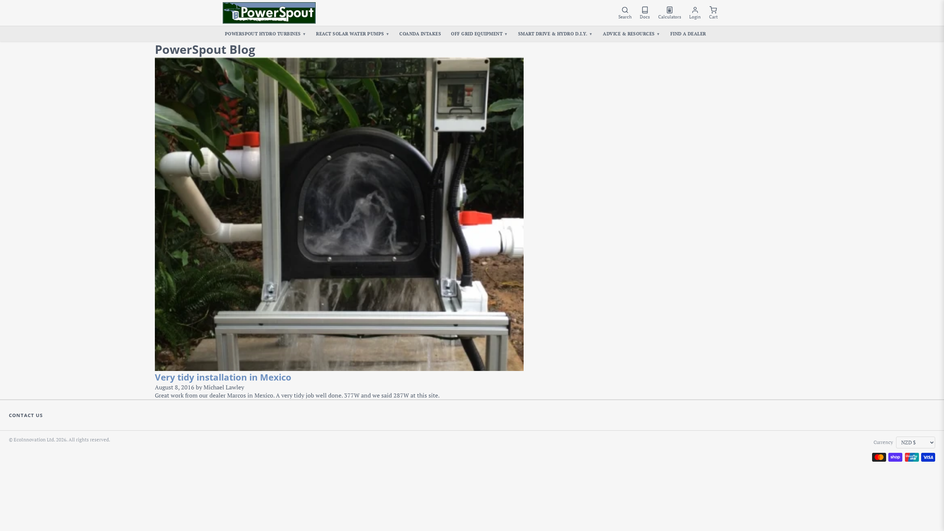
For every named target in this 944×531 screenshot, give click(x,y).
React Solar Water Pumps (352, 34)
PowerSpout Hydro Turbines (265, 34)
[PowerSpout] (269, 13)
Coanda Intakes (420, 34)
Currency (883, 442)
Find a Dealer (688, 34)
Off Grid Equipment (479, 34)
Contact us (26, 415)
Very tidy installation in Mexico (223, 377)
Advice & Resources (631, 34)
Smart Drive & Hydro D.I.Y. (555, 34)
